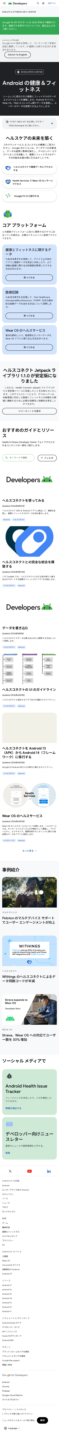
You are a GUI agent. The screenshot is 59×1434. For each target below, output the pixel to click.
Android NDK (8, 1340)
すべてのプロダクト (10, 1399)
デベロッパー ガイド (11, 1327)
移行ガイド (47, 25)
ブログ (5, 1207)
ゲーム (5, 1223)
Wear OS (6, 1260)
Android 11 (6, 1311)
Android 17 (7, 1285)
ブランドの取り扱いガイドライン (18, 1414)
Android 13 (7, 1302)
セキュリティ (8, 1194)
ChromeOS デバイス (11, 1265)
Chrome (5, 1386)
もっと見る (29, 851)
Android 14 (7, 1298)
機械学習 (6, 1227)
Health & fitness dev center (19, 12)
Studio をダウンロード (12, 1336)
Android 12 (7, 1307)
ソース (5, 1198)
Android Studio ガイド (12, 1323)
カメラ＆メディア (9, 1236)
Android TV (7, 1274)
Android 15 (7, 1294)
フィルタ (47, 458)
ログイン (52, 3)
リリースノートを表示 (29, 411)
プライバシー (8, 1240)
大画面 (5, 1256)
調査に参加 (7, 1365)
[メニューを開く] (4, 3)
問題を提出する (13, 1108)
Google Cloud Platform (12, 1395)
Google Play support (11, 1360)
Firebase (6, 1391)
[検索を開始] (38, 3)
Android (5, 1185)
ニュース (6, 1203)
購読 (42, 1420)
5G (3, 1245)
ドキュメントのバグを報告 (13, 1356)
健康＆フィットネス (10, 1232)
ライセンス (21, 1409)
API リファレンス (9, 1331)
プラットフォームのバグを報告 (15, 1351)
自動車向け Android (10, 1269)
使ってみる (29, 277)
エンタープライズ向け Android (15, 1190)
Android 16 (7, 1289)
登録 (7, 1153)
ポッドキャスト (9, 1211)
